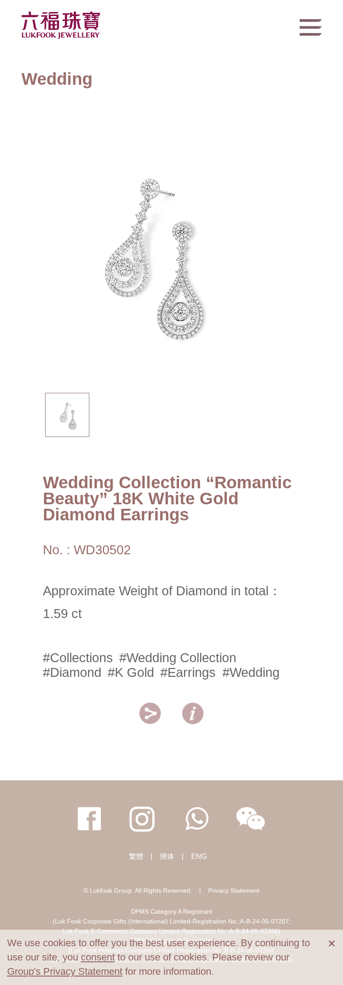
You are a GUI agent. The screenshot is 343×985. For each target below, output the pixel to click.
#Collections (78, 658)
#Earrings (188, 672)
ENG (199, 856)
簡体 (167, 856)
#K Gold (131, 672)
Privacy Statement (233, 890)
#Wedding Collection (177, 658)
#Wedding (251, 672)
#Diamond (72, 672)
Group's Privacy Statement (64, 971)
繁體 (136, 856)
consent (98, 957)
